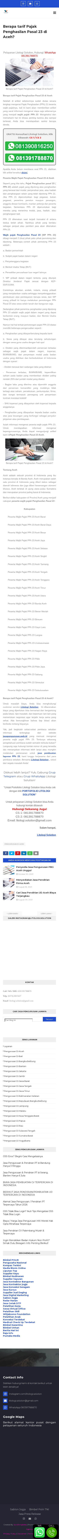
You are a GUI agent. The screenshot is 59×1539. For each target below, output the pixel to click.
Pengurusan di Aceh (14, 844)
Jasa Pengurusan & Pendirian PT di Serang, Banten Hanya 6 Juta (25, 1174)
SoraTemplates (20, 1525)
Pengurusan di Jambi (14, 1076)
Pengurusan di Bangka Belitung (19, 1061)
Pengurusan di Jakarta (15, 1071)
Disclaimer (21, 1534)
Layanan (8, 1046)
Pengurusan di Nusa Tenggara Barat (21, 1116)
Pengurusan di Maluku (15, 1111)
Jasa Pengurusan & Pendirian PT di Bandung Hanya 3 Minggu (26, 1164)
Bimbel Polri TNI (39, 1509)
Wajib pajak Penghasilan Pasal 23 (22, 235)
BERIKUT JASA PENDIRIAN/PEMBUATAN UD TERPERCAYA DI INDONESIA (27, 1193)
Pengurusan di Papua (14, 1121)
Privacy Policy (9, 1534)
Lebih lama (46, 914)
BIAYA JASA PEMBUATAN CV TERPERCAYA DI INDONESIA (28, 1184)
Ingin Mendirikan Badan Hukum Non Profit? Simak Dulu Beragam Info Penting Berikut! (26, 1242)
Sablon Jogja (18, 1509)
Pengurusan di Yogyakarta (17, 1140)
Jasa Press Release (30, 1514)
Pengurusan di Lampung (16, 1106)
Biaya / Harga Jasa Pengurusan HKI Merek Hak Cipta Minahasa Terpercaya (28, 1222)
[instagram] (23, 3)
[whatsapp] (37, 3)
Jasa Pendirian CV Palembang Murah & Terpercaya (23, 1232)
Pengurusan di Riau (13, 1126)
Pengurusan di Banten (15, 1066)
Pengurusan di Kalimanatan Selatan (21, 1096)
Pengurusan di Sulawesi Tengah (19, 1131)
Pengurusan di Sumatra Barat (18, 1135)
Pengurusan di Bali (13, 1056)
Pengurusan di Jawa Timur (17, 1091)
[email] (30, 3)
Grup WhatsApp (34, 776)
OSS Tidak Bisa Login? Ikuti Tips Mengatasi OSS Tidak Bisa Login (28, 1213)
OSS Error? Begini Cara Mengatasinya (23, 1156)
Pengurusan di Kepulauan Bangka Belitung (25, 1101)
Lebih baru (13, 914)
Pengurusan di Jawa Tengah (18, 1086)
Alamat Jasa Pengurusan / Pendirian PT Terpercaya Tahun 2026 (24, 1203)
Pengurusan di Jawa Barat (17, 1081)
